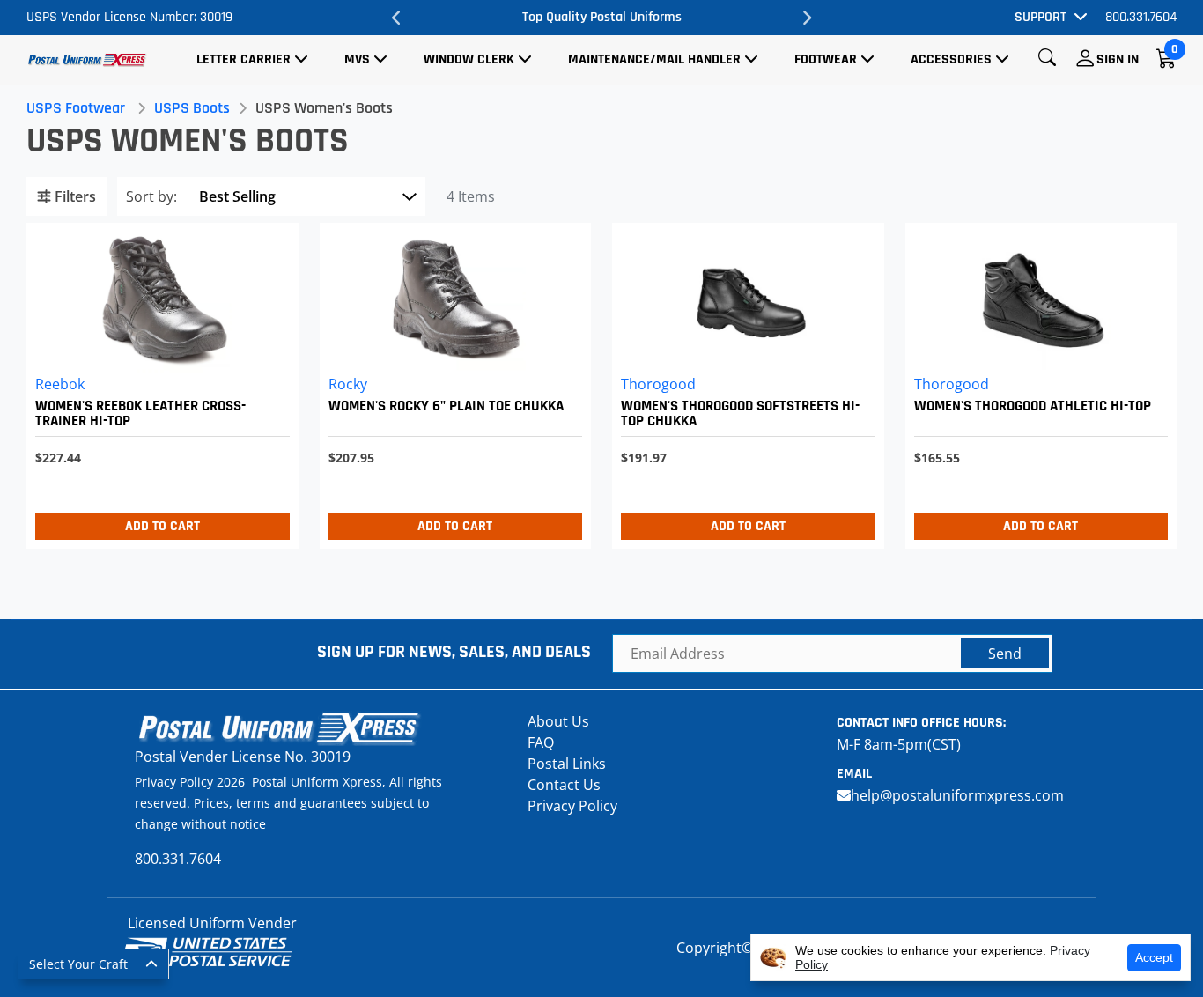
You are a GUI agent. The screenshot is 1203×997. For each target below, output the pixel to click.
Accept (1154, 957)
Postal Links (567, 763)
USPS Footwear (75, 108)
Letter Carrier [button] (243, 59)
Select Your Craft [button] (78, 964)
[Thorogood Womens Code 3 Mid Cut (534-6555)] (1037, 381)
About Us (558, 721)
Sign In (1117, 59)
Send (1005, 653)
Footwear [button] (825, 59)
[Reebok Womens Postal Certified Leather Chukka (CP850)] (158, 381)
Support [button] (1040, 17)
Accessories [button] (951, 59)
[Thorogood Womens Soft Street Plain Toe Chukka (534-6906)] (744, 381)
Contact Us (564, 784)
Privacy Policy (572, 806)
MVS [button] (357, 59)
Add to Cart (162, 526)
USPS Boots (192, 108)
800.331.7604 (1141, 17)
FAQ (541, 742)
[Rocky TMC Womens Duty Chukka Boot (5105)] (451, 381)
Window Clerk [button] (469, 59)
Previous (396, 17)
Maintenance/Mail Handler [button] (654, 59)
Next (807, 17)
